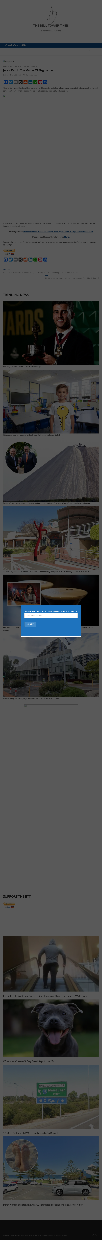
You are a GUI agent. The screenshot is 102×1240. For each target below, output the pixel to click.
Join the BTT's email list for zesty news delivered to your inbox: (51, 611)
